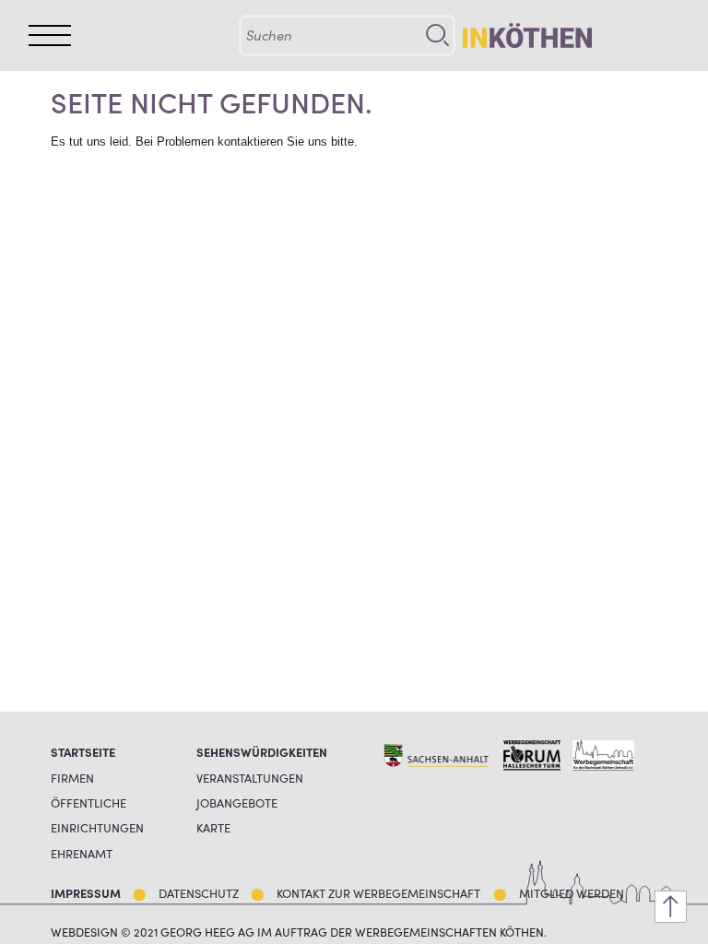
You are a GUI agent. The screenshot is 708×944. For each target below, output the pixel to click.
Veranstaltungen (249, 777)
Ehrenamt (81, 853)
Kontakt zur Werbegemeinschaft (378, 893)
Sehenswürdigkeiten (261, 752)
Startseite (83, 752)
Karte (213, 827)
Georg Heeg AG (207, 931)
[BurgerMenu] (50, 35)
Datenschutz (199, 893)
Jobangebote (236, 802)
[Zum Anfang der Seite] (671, 907)
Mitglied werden (571, 893)
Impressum (86, 893)
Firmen (72, 777)
